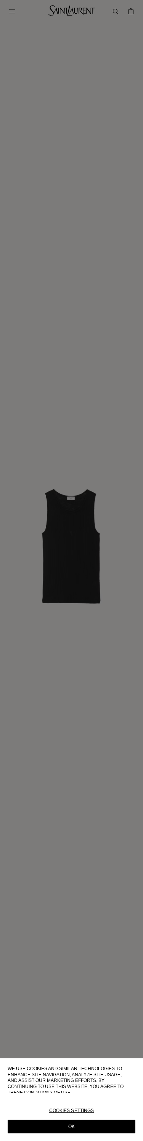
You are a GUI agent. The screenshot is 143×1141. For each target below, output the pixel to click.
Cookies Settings (71, 1110)
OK (71, 1126)
